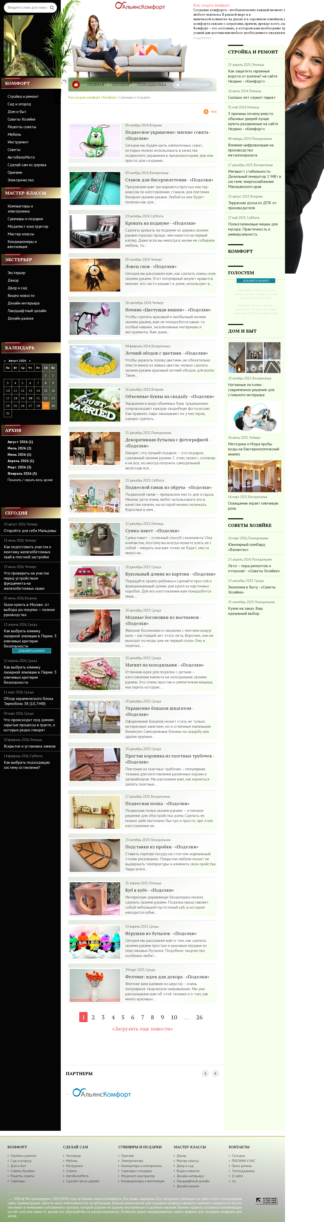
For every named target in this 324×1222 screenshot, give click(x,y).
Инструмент (18, 141)
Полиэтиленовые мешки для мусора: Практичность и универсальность (253, 229)
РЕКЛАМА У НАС (243, 1161)
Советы (14, 149)
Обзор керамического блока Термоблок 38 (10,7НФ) (28, 701)
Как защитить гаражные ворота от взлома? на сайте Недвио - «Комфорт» (252, 76)
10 (174, 1017)
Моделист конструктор (28, 226)
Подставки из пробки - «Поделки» (161, 847)
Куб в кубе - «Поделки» (149, 890)
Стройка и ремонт (23, 96)
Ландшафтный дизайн (27, 310)
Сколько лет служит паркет (252, 97)
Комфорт (109, 97)
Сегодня (120, 84)
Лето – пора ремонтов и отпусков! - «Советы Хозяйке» (254, 568)
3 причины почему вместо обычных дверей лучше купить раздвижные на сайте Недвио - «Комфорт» (253, 121)
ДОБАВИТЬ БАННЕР (31, 650)
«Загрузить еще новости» (142, 1028)
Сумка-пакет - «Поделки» (152, 530)
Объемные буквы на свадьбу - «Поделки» (169, 396)
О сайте (237, 1176)
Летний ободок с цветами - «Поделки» (166, 353)
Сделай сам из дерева (27, 164)
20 (30, 398)
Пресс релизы (242, 1166)
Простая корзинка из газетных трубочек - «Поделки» (169, 759)
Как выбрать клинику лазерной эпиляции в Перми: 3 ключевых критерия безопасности (30, 638)
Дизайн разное (21, 318)
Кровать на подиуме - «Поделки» (160, 223)
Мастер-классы (21, 233)
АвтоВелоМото (21, 157)
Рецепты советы (22, 126)
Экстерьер (16, 272)
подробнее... (203, 37)
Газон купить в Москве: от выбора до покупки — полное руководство (29, 609)
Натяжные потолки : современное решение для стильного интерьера (251, 389)
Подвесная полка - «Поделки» (157, 803)
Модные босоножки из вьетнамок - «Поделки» (163, 620)
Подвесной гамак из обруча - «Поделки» (168, 487)
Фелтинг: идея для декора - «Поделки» (167, 976)
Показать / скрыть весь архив (30, 480)
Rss (214, 111)
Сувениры (18, 1181)
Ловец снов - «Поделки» (150, 266)
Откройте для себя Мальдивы (30, 530)
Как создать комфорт (84, 97)
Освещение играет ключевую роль (253, 506)
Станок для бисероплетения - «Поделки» (169, 180)
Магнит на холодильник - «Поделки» (164, 665)
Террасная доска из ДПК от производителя (252, 205)
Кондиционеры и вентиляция (22, 244)
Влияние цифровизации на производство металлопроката (251, 150)
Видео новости (21, 295)
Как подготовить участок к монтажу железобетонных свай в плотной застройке (27, 551)
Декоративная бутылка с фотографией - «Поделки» (167, 442)
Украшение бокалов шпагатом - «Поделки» (159, 711)
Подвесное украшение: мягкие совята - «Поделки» (168, 135)
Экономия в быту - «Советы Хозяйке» (252, 589)
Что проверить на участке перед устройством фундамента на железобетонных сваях (26, 580)
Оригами (15, 172)
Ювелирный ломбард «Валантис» (246, 547)
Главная (95, 84)
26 (199, 1017)
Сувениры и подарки (25, 218)
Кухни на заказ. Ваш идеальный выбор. (245, 611)
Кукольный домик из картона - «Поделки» (170, 574)
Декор (13, 280)
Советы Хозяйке (21, 119)
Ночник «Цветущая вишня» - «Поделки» (168, 310)
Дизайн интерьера (23, 303)
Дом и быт (17, 111)
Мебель (14, 134)
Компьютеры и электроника (20, 208)
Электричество (21, 179)
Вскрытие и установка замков (30, 746)
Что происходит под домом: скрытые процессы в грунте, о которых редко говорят (29, 724)
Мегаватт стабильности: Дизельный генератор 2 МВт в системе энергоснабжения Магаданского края (254, 179)
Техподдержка (152, 84)
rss (234, 1181)
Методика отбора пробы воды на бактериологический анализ (253, 448)
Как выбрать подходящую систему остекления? (27, 765)
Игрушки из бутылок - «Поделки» (161, 933)
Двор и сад (17, 287)
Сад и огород (19, 103)
